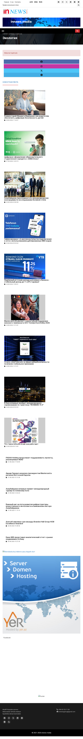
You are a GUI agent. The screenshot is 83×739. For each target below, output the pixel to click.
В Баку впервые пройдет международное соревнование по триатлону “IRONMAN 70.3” (24, 404)
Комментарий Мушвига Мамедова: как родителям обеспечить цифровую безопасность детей (26, 117)
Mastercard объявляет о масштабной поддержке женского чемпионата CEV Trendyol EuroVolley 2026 (27, 322)
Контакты (18, 2)
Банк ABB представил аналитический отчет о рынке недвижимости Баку (29, 538)
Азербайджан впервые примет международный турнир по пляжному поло (27, 490)
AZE (31, 2)
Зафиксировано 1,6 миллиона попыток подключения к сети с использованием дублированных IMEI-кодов (28, 240)
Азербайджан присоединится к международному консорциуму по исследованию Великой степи (26, 199)
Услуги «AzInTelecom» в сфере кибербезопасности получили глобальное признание (26, 363)
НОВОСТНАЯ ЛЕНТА (10, 82)
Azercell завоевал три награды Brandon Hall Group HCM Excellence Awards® (30, 523)
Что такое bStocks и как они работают (21, 444)
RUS (40, 2)
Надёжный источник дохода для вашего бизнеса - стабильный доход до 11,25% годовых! (26, 281)
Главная (6, 2)
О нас (12, 2)
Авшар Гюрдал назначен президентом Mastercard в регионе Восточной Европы (29, 474)
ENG (36, 2)
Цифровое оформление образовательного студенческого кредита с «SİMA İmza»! (23, 158)
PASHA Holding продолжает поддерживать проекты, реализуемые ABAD (29, 459)
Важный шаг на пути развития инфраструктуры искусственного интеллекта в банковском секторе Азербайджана (29, 506)
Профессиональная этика (11, 5)
